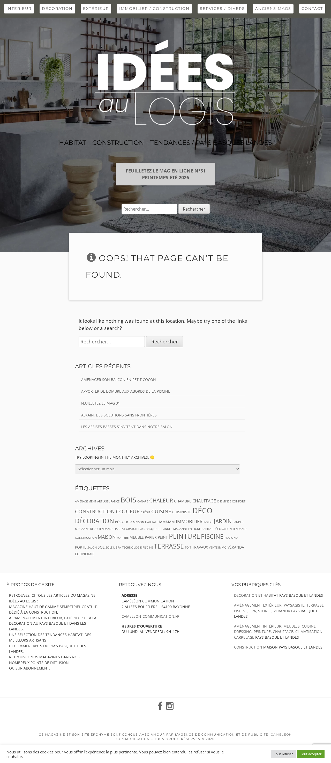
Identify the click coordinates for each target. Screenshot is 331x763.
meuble (137, 537)
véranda (236, 547)
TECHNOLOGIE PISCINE (137, 547)
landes (238, 522)
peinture (184, 536)
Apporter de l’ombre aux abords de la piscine (125, 391)
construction (95, 511)
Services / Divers (222, 8)
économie (84, 553)
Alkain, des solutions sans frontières (119, 415)
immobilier (189, 521)
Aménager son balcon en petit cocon (118, 379)
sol (101, 547)
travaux (200, 547)
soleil (110, 547)
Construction (248, 647)
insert (208, 522)
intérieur (19, 8)
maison (107, 537)
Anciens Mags (273, 8)
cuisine (161, 511)
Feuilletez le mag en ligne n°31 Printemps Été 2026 (166, 174)
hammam (166, 521)
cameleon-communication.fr (150, 616)
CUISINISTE (181, 511)
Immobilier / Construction (154, 8)
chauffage (204, 501)
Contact (312, 8)
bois (128, 500)
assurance (111, 501)
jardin (223, 521)
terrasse (169, 546)
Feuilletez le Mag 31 (100, 403)
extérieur (96, 8)
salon (92, 547)
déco (202, 510)
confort (238, 501)
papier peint (156, 537)
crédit (145, 512)
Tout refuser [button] (283, 754)
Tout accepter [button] (310, 754)
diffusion (59, 662)
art (99, 501)
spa (118, 547)
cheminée (224, 501)
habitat (150, 522)
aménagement (85, 501)
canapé (142, 501)
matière (123, 537)
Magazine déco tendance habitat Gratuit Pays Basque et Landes (123, 529)
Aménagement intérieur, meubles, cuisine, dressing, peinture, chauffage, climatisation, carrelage (279, 632)
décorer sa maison (129, 522)
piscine (212, 536)
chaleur (161, 500)
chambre (182, 501)
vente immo (218, 547)
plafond (231, 537)
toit (188, 547)
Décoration (57, 8)
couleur (128, 511)
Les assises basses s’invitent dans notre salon (126, 426)
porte (80, 547)
